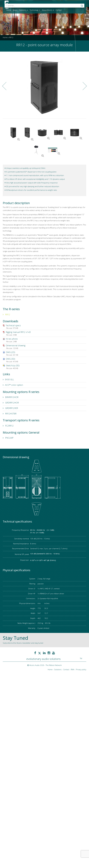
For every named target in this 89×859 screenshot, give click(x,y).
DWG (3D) (10, 358)
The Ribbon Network (54, 665)
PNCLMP (9, 437)
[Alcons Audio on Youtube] (53, 653)
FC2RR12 (9, 425)
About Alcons (47, 10)
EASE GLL (9, 379)
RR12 (7, 314)
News (15, 10)
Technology (34, 10)
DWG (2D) (10, 352)
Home (8, 10)
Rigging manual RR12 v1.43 (18, 332)
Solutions (23, 10)
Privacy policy (81, 669)
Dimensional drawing (15, 345)
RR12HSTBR (10, 413)
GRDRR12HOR (12, 402)
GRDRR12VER (11, 408)
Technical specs (13, 325)
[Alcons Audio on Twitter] (39, 653)
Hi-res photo (12, 338)
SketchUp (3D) (12, 365)
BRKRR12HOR (11, 397)
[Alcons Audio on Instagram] (49, 653)
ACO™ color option (14, 385)
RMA (72, 669)
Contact (59, 10)
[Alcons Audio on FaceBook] (35, 653)
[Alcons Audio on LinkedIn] (44, 653)
